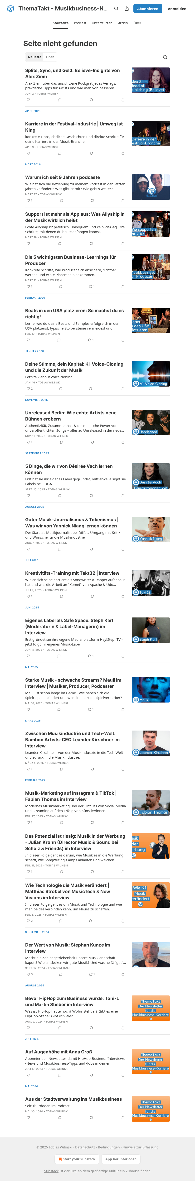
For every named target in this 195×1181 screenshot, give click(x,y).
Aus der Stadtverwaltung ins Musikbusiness (73, 1099)
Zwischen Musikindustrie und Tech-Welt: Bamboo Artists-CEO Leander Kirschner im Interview (72, 740)
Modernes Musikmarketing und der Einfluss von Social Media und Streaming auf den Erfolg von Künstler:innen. (75, 808)
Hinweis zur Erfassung (141, 1147)
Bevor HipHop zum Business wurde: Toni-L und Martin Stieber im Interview (72, 1001)
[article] (97, 85)
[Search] (116, 8)
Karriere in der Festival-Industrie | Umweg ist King (74, 127)
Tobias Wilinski (48, 93)
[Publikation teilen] (127, 8)
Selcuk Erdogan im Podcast (47, 1105)
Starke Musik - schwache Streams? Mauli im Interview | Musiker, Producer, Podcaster (73, 683)
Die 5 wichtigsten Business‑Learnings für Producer (70, 260)
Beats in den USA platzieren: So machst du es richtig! (74, 314)
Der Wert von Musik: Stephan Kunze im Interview (67, 948)
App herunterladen (120, 1159)
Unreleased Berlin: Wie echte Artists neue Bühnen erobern (71, 416)
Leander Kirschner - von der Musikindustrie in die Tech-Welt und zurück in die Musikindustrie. (74, 755)
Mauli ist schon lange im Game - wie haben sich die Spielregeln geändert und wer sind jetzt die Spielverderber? (73, 695)
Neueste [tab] (34, 57)
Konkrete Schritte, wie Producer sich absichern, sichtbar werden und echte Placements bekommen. (70, 272)
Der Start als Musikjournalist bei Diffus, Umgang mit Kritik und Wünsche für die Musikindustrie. (72, 535)
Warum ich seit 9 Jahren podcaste (62, 177)
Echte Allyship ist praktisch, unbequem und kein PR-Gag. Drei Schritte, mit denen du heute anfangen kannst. (75, 229)
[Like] (28, 100)
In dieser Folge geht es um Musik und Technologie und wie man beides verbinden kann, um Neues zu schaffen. (73, 906)
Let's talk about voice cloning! (49, 376)
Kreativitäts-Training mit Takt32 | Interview (72, 573)
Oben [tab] (50, 57)
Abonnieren (147, 8)
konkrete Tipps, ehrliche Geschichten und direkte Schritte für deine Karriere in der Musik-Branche (74, 139)
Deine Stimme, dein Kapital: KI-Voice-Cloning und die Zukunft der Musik (74, 367)
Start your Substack (79, 1159)
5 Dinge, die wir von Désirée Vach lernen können (69, 469)
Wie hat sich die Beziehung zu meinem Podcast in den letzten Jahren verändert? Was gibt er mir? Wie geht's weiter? (75, 186)
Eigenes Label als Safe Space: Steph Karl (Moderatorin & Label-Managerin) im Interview (69, 627)
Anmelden (177, 8)
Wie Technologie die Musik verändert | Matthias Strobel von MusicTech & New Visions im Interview (67, 891)
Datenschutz (85, 1147)
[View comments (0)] (60, 100)
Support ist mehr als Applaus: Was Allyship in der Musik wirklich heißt (75, 217)
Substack (51, 1171)
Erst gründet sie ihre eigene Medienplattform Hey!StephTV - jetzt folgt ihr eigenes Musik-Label (74, 641)
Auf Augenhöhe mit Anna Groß (58, 1052)
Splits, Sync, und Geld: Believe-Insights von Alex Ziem (72, 73)
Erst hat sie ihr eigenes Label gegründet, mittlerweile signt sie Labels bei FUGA (75, 481)
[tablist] (41, 57)
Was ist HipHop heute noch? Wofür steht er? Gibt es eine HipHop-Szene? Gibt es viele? (71, 1013)
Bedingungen (109, 1147)
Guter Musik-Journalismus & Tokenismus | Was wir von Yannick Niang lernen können (72, 523)
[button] (60, 23)
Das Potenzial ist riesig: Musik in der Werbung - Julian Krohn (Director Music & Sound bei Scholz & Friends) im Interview (75, 842)
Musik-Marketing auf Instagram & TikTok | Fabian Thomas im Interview (71, 796)
